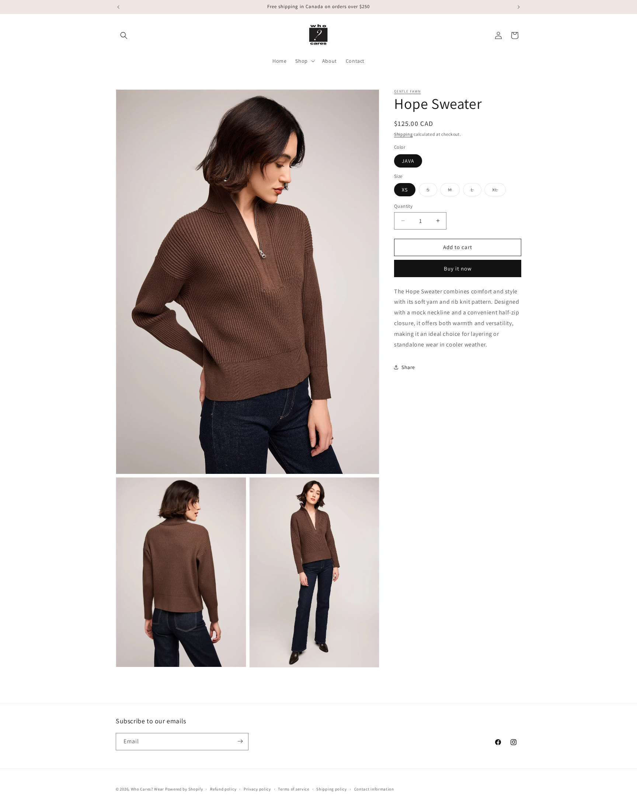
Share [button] (408, 367)
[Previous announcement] (118, 7)
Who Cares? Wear (147, 789)
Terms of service (293, 789)
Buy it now (458, 268)
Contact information (374, 789)
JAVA (408, 161)
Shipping (403, 134)
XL (499, 191)
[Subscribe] (240, 741)
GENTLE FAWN (407, 91)
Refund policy (223, 789)
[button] (124, 35)
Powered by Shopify (184, 789)
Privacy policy (257, 789)
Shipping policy (331, 789)
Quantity (403, 206)
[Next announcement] (519, 7)
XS (405, 189)
